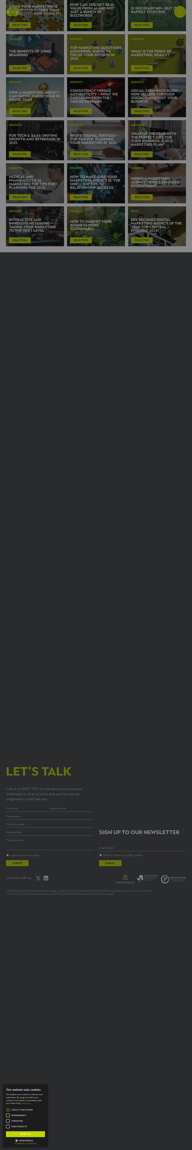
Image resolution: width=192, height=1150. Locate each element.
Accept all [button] (25, 1134)
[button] (25, 1140)
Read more (26, 1103)
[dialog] (96, 575)
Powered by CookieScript (25, 1144)
